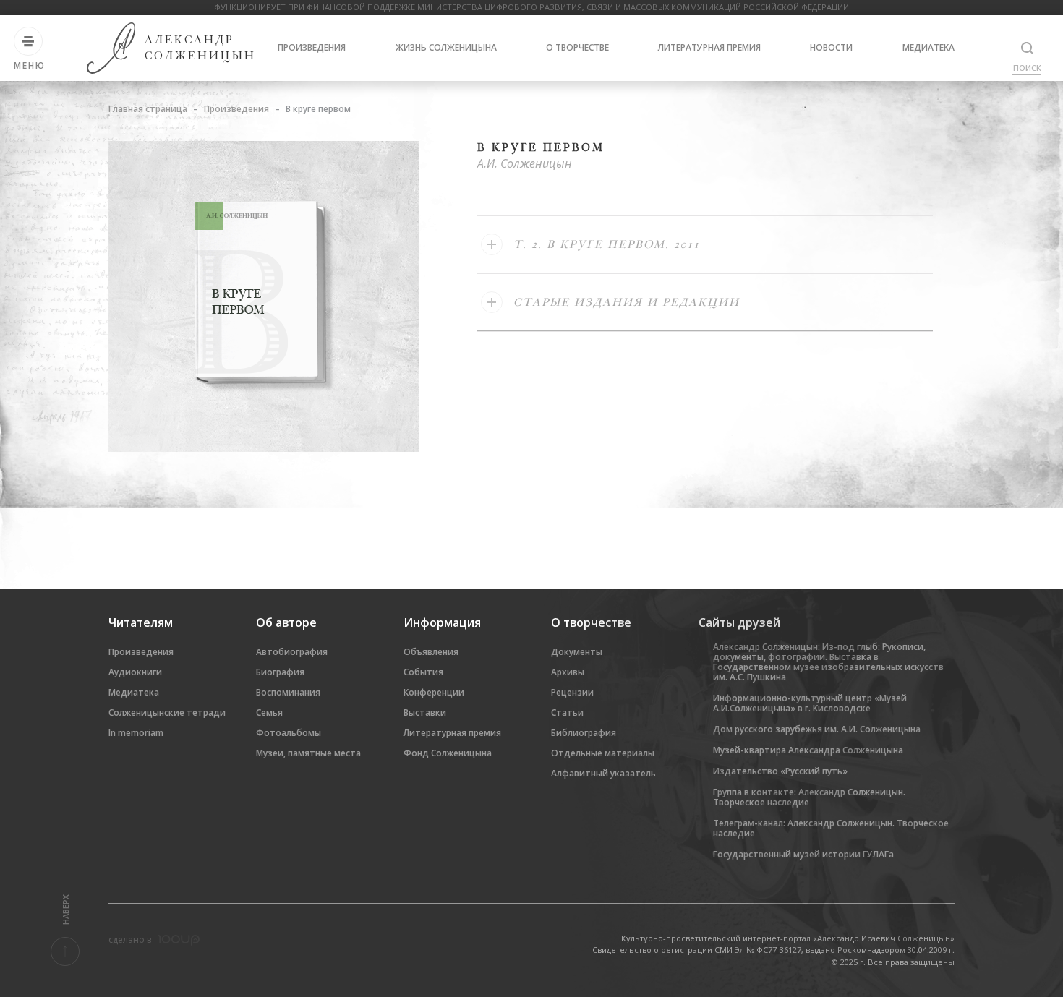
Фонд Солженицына (448, 753)
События (423, 672)
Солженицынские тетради (167, 712)
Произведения (312, 47)
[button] (705, 244)
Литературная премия (709, 47)
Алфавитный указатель (603, 773)
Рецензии (572, 692)
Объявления (431, 652)
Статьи (567, 712)
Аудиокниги (135, 672)
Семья (269, 712)
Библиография (583, 733)
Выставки (425, 712)
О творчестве (577, 47)
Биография (280, 672)
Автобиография (292, 652)
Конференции (434, 692)
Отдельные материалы (602, 753)
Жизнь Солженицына (446, 47)
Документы (576, 652)
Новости (831, 47)
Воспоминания (288, 692)
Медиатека (928, 47)
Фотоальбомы (288, 733)
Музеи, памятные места (308, 753)
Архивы (567, 672)
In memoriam (135, 733)
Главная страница (147, 109)
